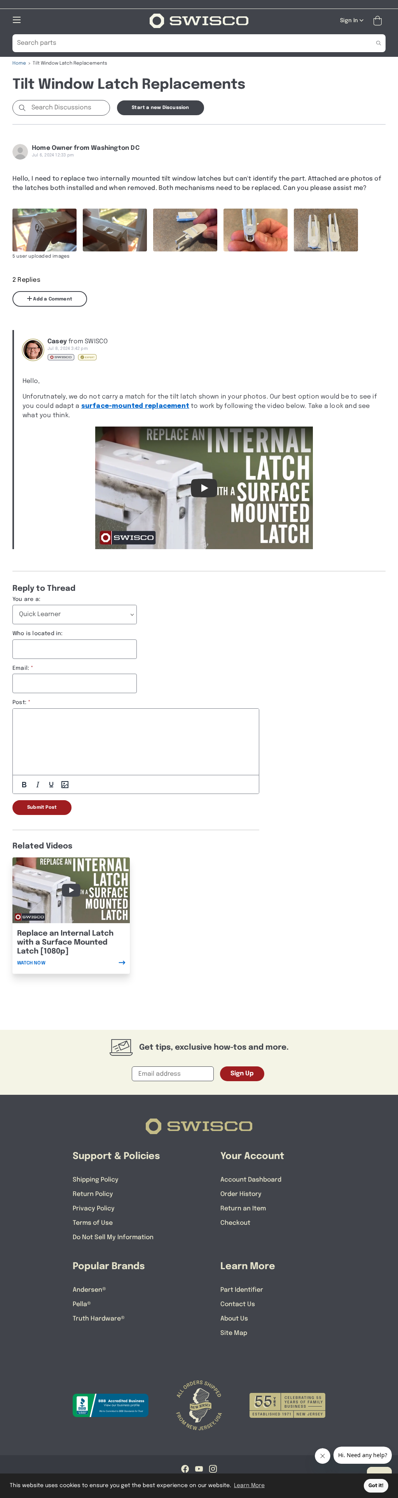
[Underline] (51, 784)
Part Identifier (241, 1290)
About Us (234, 1318)
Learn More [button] (249, 1485)
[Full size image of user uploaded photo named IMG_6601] (326, 230)
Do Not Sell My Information (113, 1237)
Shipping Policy (96, 1180)
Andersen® (89, 1290)
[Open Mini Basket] (379, 21)
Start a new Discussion (160, 107)
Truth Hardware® (99, 1318)
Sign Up (242, 1073)
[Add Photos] (65, 784)
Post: (19, 702)
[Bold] (24, 784)
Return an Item (243, 1208)
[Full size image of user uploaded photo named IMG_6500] (44, 230)
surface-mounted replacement (135, 406)
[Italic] (37, 784)
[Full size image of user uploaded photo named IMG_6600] (255, 230)
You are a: (26, 599)
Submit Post (42, 807)
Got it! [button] (376, 1485)
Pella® (82, 1304)
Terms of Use (93, 1223)
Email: (20, 668)
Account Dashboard (250, 1180)
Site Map (233, 1333)
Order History (241, 1194)
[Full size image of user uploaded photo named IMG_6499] (115, 230)
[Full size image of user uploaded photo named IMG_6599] (185, 230)
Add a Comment (52, 299)
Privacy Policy (94, 1208)
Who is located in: (37, 633)
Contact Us (237, 1304)
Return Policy (93, 1194)
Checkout (235, 1223)
